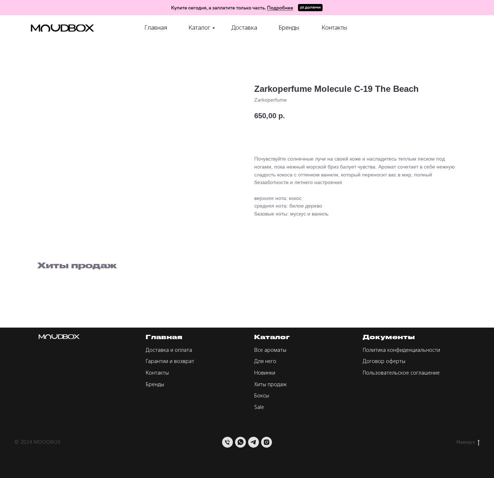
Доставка (244, 27)
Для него (265, 361)
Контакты (334, 27)
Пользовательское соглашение (401, 372)
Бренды (288, 27)
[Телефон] (227, 442)
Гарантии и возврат (170, 361)
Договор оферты (384, 361)
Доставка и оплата (169, 349)
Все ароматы (270, 349)
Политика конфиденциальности (401, 349)
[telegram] (253, 442)
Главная (155, 27)
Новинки (264, 372)
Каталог (199, 27)
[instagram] (266, 442)
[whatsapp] (240, 442)
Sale (259, 407)
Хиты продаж (270, 384)
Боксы (261, 395)
